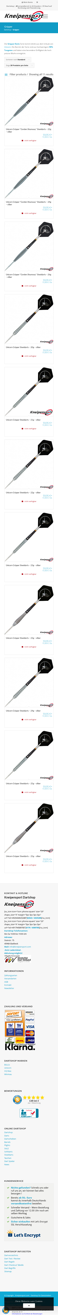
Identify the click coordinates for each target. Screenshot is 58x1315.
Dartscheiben (10, 1138)
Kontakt (7, 985)
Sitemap (8, 1271)
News (6, 1164)
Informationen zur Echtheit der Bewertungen (27, 1314)
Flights (7, 1145)
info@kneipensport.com (20, 946)
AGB (6, 981)
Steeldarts (8, 1154)
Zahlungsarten (10, 975)
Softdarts (8, 1151)
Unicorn (7, 47)
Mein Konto (28, 2)
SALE (6, 1148)
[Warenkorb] (37, 2)
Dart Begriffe (9, 1268)
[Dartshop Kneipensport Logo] (24, 16)
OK (29, 1305)
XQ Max (7, 1071)
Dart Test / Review (12, 1258)
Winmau (8, 1074)
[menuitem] (27, 2)
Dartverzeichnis (11, 1255)
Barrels (7, 1142)
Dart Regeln (9, 1261)
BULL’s (7, 1064)
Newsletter (9, 988)
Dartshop (10, 6)
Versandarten (10, 978)
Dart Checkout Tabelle (13, 1265)
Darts (6, 1135)
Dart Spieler (9, 1161)
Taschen (7, 1158)
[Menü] (44, 16)
